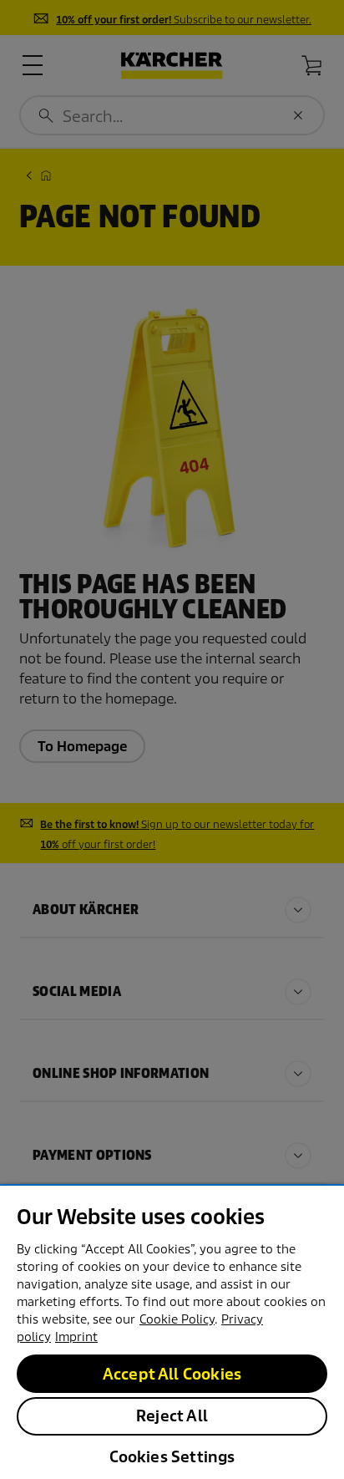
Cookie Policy (177, 1319)
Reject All (172, 1416)
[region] (172, 1331)
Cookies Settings (172, 1456)
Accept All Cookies (172, 1374)
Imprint (76, 1336)
